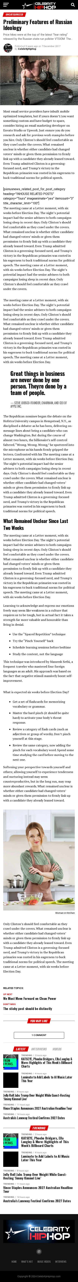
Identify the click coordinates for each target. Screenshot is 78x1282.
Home (14, 1261)
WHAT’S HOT (27, 1261)
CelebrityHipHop (27, 49)
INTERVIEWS (60, 1261)
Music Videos (44, 1261)
